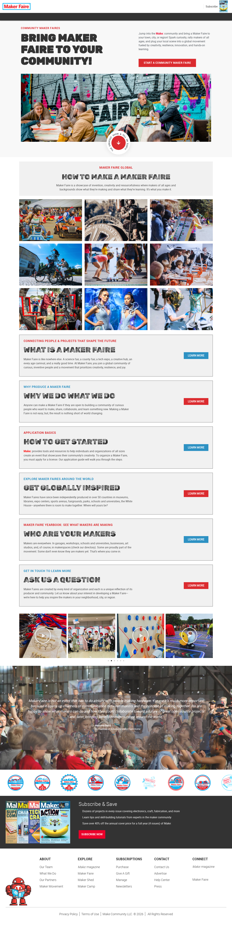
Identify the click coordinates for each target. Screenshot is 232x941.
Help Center (162, 880)
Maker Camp (86, 886)
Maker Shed (86, 880)
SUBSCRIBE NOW (92, 834)
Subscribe (212, 6)
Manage (121, 880)
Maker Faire (86, 873)
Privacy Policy (68, 914)
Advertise (160, 873)
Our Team (46, 867)
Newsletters (124, 886)
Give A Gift (123, 873)
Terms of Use (90, 914)
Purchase (122, 867)
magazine (89, 867)
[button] (22, 635)
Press (158, 886)
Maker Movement (51, 886)
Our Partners (48, 880)
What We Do (48, 873)
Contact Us (161, 867)
